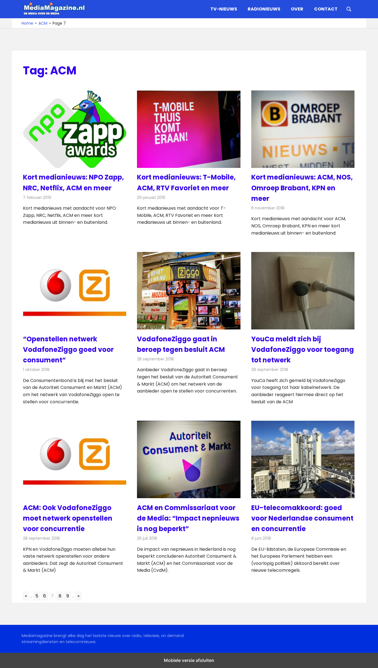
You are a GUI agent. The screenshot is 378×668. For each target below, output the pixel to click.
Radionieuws (264, 9)
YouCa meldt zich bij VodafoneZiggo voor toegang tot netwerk (302, 349)
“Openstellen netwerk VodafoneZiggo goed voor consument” (68, 349)
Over (297, 9)
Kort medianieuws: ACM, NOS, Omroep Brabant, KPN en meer (302, 188)
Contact (326, 9)
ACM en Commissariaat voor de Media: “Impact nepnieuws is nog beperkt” (188, 518)
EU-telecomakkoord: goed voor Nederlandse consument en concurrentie (302, 518)
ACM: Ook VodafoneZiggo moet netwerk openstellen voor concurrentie (67, 518)
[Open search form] (349, 8)
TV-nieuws (223, 9)
